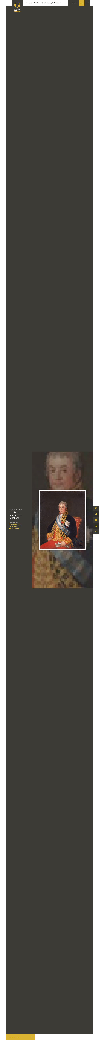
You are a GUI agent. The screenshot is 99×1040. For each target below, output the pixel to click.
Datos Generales (15, 1037)
